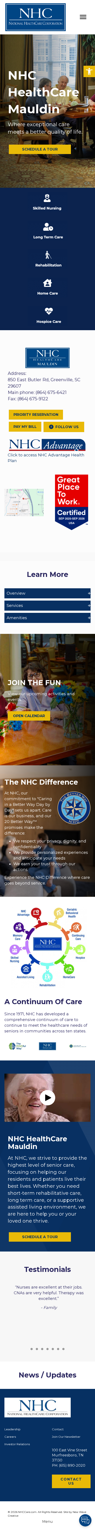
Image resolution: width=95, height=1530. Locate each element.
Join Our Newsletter (66, 1436)
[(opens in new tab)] (47, 444)
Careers (10, 1436)
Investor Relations (17, 1444)
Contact (58, 1429)
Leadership (12, 1429)
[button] (89, 71)
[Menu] (83, 17)
